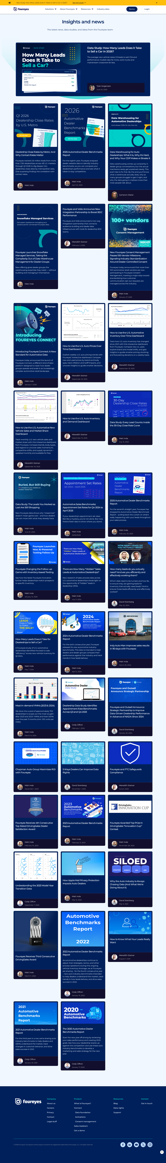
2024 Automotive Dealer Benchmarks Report (83, 637)
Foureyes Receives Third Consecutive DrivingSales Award (35, 958)
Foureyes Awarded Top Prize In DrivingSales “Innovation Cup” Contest (126, 826)
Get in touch (146, 1103)
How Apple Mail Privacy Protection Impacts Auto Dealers (81, 882)
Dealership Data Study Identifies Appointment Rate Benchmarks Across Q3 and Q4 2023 (80, 708)
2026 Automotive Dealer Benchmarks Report (83, 153)
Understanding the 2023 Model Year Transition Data (34, 887)
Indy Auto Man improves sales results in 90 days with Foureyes (129, 647)
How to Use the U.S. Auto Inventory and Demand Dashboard (81, 420)
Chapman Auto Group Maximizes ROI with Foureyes (35, 771)
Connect (78, 1108)
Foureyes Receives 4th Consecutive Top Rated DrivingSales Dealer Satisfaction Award (34, 826)
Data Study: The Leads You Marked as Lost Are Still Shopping (35, 506)
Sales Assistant (81, 1126)
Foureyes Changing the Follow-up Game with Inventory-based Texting (34, 571)
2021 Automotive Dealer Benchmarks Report (35, 1031)
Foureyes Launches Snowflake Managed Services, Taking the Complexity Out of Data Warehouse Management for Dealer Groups (34, 257)
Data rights (118, 1108)
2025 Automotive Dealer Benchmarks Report (130, 502)
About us (51, 1103)
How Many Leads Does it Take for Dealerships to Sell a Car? (32, 641)
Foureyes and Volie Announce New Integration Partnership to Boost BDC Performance (82, 212)
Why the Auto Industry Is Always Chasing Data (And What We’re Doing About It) (127, 884)
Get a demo (79, 1130)
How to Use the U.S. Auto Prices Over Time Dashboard (82, 348)
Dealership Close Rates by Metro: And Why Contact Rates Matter (35, 153)
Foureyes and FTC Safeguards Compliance (125, 771)
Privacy (50, 1112)
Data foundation (82, 1112)
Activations (80, 1117)
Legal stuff (52, 1121)
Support (117, 1112)
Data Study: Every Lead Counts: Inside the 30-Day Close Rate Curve (130, 424)
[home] (21, 9)
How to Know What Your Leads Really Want (130, 941)
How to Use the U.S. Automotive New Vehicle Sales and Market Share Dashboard (35, 430)
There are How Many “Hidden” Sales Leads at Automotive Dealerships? (82, 571)
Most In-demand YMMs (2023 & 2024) (35, 705)
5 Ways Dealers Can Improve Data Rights (80, 771)
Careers (50, 1108)
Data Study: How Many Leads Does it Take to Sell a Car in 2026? (114, 49)
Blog (115, 1103)
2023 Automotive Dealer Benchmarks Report (82, 825)
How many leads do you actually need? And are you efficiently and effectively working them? (127, 572)
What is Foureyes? (82, 1103)
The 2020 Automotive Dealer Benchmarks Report (78, 1030)
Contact (50, 1117)
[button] (50, 9)
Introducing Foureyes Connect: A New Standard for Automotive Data (35, 353)
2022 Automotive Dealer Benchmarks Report (82, 953)
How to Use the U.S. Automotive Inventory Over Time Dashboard (127, 334)
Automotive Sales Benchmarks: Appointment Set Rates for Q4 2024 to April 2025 (83, 507)
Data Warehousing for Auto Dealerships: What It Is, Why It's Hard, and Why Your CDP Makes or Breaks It (130, 155)
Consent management (85, 1121)
